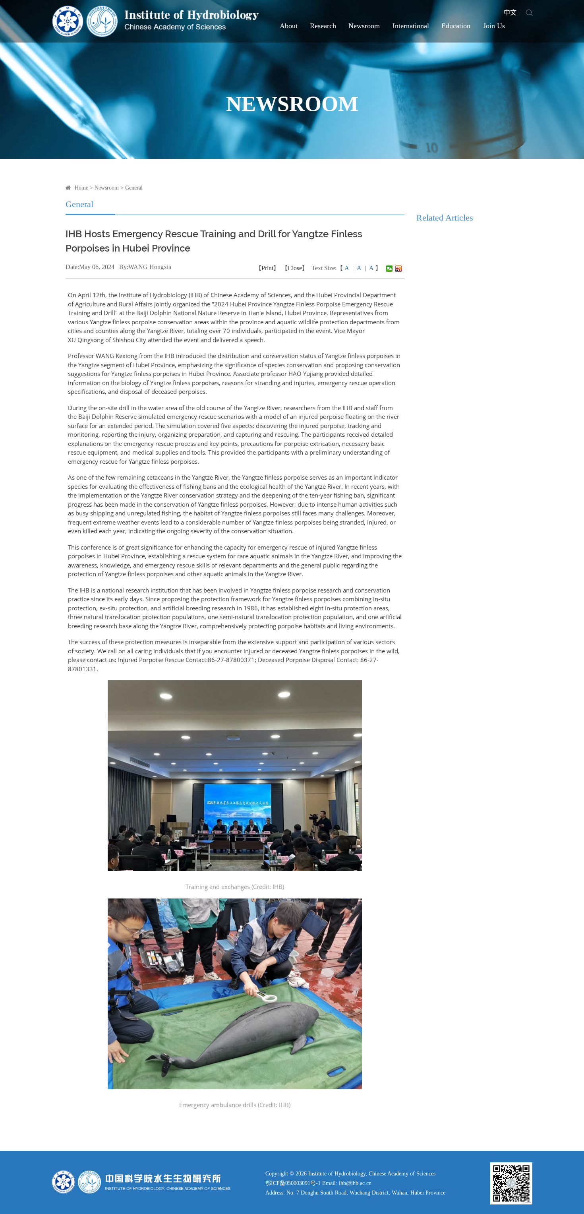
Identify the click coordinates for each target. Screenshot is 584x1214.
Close (295, 268)
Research (323, 26)
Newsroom (364, 26)
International (411, 26)
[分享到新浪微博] (398, 268)
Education (455, 26)
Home (81, 188)
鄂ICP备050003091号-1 (293, 1183)
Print (267, 268)
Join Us (494, 26)
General (134, 188)
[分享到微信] (389, 268)
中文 (510, 12)
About (289, 26)
